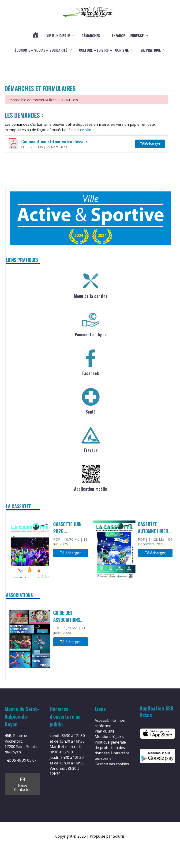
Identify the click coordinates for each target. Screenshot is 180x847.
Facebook (90, 373)
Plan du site (105, 731)
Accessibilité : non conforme (110, 723)
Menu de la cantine (91, 296)
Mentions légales (109, 736)
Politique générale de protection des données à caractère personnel (112, 750)
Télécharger (150, 143)
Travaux (91, 450)
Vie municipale (58, 35)
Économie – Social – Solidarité (41, 50)
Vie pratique (150, 50)
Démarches (91, 35)
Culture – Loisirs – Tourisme (104, 50)
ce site (85, 129)
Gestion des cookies (112, 764)
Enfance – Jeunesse (128, 35)
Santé (91, 412)
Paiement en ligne (91, 334)
